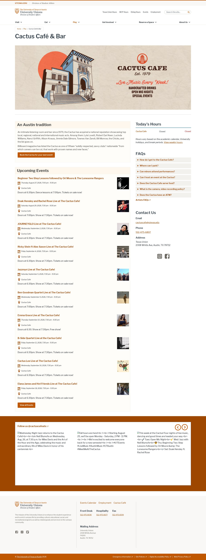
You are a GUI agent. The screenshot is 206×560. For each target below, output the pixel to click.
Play (75, 22)
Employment (155, 12)
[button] (21, 22)
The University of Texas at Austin (29, 557)
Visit (17, 22)
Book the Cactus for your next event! (36, 155)
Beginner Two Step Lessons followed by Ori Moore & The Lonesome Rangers (61, 178)
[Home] (31, 12)
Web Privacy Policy (181, 557)
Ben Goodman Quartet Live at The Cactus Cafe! (44, 292)
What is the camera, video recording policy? (162, 189)
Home (19, 29)
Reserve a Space (146, 22)
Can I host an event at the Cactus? (157, 177)
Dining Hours (135, 12)
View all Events (26, 405)
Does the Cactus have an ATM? (156, 195)
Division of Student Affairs (43, 3)
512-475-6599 (118, 515)
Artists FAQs (142, 200)
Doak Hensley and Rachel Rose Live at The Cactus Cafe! (49, 201)
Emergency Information (122, 557)
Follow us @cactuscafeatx (32, 426)
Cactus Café (120, 503)
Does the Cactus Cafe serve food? (157, 183)
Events (145, 12)
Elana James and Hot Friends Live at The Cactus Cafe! (47, 383)
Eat (46, 22)
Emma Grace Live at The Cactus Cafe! (39, 315)
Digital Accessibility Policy (159, 557)
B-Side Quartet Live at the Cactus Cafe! (40, 338)
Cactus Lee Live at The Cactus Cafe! (38, 361)
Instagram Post (43, 457)
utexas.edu (21, 3)
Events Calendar (88, 503)
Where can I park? (149, 165)
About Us (183, 22)
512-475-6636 (86, 515)
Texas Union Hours (110, 12)
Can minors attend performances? (157, 171)
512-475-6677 (102, 515)
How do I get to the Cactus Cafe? (157, 160)
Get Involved (108, 22)
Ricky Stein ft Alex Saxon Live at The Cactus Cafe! (45, 246)
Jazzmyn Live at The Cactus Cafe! (36, 269)
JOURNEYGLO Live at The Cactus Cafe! (39, 223)
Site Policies (140, 557)
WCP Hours (123, 12)
